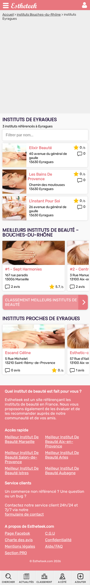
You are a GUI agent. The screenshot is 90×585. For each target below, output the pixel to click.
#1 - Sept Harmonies (23, 269)
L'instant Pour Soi (44, 201)
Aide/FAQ (54, 546)
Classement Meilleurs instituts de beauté (41, 302)
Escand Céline (18, 352)
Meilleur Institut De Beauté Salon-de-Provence (22, 457)
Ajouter (80, 582)
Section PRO (16, 553)
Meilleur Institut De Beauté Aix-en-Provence (62, 441)
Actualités (26, 582)
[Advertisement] (45, 68)
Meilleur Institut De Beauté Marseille (22, 439)
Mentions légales (20, 546)
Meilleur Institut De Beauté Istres (22, 470)
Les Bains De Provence (40, 176)
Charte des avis (19, 540)
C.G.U (50, 533)
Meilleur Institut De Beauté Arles (62, 455)
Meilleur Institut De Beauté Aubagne (62, 470)
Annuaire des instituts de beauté (24, 5)
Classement (44, 582)
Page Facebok (17, 533)
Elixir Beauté (40, 147)
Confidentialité (58, 540)
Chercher (8, 582)
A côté (62, 582)
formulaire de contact (24, 514)
